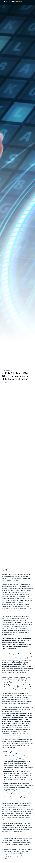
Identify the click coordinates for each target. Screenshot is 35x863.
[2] (27, 672)
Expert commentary (7, 370)
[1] (13, 622)
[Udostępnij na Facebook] (3, 569)
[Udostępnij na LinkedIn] (6, 569)
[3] (9, 819)
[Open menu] (31, 1)
